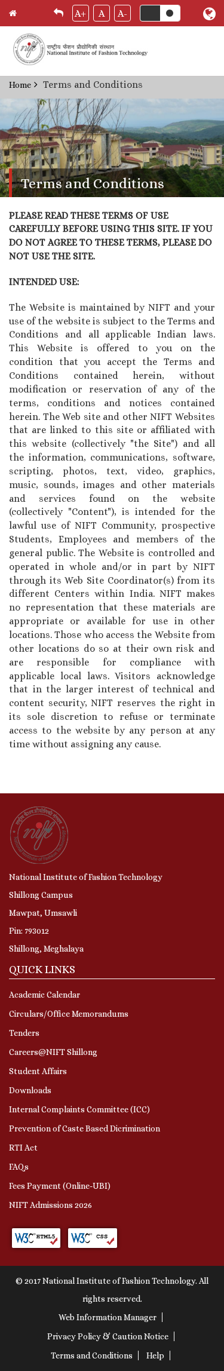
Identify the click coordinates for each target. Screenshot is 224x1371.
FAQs (19, 1166)
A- (122, 13)
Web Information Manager (108, 1317)
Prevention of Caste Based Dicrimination (84, 1128)
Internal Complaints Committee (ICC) (79, 1109)
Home (20, 85)
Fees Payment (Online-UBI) (60, 1186)
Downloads (30, 1090)
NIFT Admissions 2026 (50, 1205)
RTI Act (23, 1147)
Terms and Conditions (92, 1355)
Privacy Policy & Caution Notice (107, 1336)
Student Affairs (38, 1071)
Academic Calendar (44, 994)
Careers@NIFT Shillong (53, 1052)
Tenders (24, 1033)
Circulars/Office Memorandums (68, 1014)
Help (155, 1355)
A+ (80, 13)
